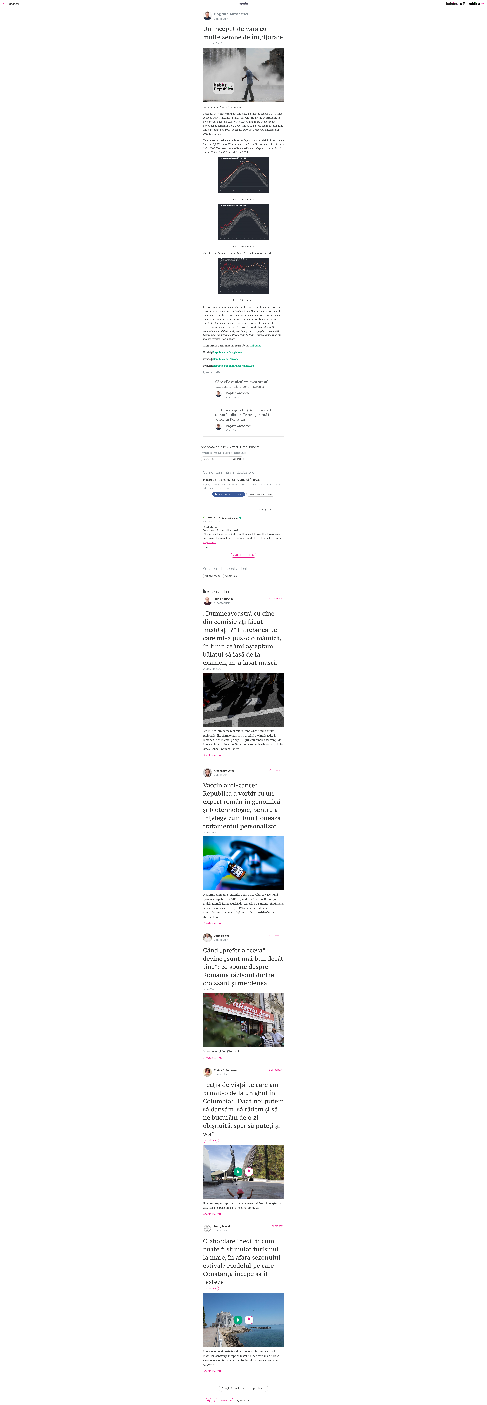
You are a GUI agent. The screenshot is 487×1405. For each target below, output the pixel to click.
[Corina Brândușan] (207, 1072)
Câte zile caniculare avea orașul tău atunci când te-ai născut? (241, 384)
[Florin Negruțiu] (207, 600)
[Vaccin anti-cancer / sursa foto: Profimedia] (243, 863)
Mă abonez (236, 459)
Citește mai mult (212, 755)
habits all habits (212, 576)
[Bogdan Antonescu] (207, 15)
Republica (13, 3)
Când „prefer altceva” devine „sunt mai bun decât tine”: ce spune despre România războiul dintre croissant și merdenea (243, 966)
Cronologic (263, 509)
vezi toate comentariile (243, 555)
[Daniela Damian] (211, 517)
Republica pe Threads (225, 359)
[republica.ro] (208, 1400)
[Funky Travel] (207, 1228)
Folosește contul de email (260, 494)
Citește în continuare (243, 1388)
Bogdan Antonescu (238, 393)
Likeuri (279, 509)
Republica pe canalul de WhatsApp (234, 365)
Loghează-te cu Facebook (230, 494)
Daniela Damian (230, 518)
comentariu (276, 935)
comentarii (276, 598)
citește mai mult (209, 543)
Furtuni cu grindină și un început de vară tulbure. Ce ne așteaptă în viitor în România (243, 415)
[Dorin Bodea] (207, 937)
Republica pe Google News (228, 352)
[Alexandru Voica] (207, 772)
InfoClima (255, 345)
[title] (219, 395)
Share (245, 1400)
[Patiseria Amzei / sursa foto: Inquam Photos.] (243, 1020)
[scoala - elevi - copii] (243, 700)
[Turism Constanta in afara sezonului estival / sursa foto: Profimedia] (243, 1320)
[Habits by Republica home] (465, 4)
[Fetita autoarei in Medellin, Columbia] (243, 1172)
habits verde (231, 576)
